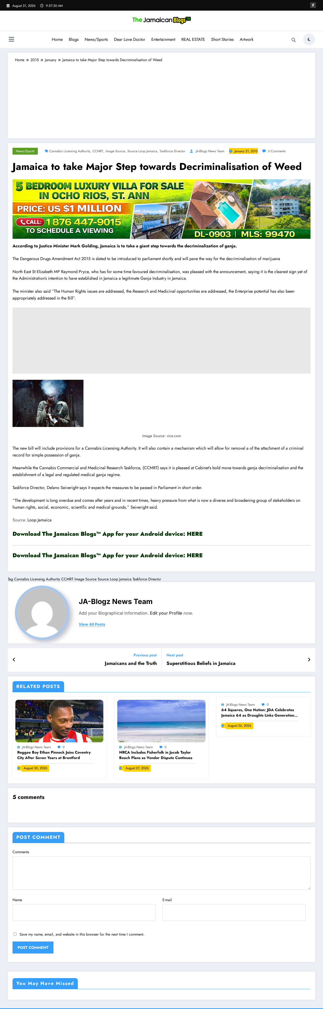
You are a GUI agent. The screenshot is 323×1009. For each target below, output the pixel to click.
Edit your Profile (166, 613)
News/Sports (96, 39)
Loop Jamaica (39, 520)
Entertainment (163, 39)
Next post (174, 655)
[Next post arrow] (309, 660)
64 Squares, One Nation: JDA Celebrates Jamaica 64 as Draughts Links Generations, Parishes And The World (259, 712)
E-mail (167, 900)
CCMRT (97, 151)
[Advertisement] (161, 98)
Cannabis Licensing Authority (69, 151)
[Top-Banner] (161, 208)
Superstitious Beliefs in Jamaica (201, 663)
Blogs (74, 39)
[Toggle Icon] (11, 39)
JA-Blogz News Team (210, 151)
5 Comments (277, 151)
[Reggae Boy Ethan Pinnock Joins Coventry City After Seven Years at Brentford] (59, 720)
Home (57, 39)
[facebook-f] (313, 5)
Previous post (145, 655)
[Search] (294, 40)
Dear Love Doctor (129, 39)
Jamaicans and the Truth (131, 663)
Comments (21, 852)
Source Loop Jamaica (142, 151)
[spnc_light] (309, 39)
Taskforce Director (172, 151)
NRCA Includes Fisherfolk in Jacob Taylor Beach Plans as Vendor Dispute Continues (155, 755)
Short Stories (222, 39)
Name (17, 900)
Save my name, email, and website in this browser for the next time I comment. (82, 934)
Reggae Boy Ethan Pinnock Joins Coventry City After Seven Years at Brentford (54, 755)
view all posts (92, 624)
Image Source (115, 151)
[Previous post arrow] (14, 660)
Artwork (246, 39)
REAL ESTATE (193, 39)
